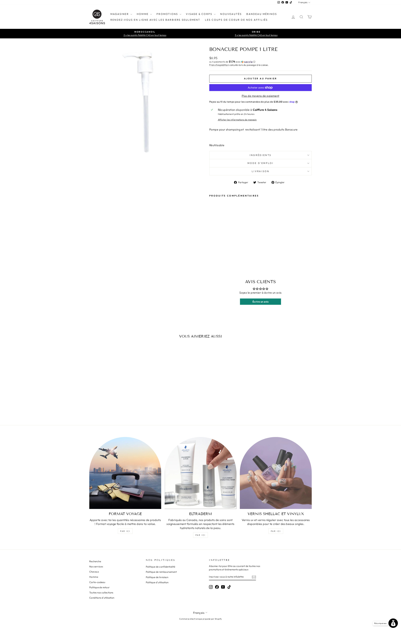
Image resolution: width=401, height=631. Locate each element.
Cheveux (94, 571)
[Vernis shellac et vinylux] (276, 473)
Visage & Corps (199, 14)
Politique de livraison (157, 577)
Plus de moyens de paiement (260, 96)
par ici (125, 531)
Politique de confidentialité (160, 566)
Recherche (95, 561)
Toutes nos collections (101, 592)
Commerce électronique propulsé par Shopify (200, 619)
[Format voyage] (125, 473)
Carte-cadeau (97, 582)
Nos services (96, 566)
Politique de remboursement (161, 571)
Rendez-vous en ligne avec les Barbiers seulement (155, 19)
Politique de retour (99, 587)
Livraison (260, 171)
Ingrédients (260, 155)
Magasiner (120, 14)
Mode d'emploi (260, 163)
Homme (143, 14)
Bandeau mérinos (261, 14)
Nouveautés (231, 14)
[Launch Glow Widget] (393, 623)
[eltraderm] (201, 473)
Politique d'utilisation (157, 582)
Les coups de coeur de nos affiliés (236, 19)
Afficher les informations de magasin (237, 119)
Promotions (167, 14)
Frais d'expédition (219, 64)
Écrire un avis (260, 301)
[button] (260, 61)
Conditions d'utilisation (101, 597)
